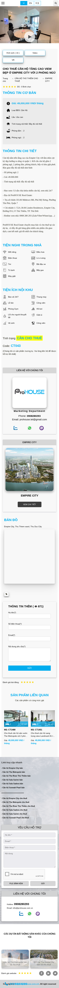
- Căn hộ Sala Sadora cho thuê (14, 810)
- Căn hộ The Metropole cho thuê (15, 802)
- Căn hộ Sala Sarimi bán (12, 780)
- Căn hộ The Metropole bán (13, 772)
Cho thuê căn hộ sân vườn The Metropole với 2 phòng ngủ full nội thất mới (16, 734)
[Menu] (3, 3)
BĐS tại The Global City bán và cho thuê (44, 963)
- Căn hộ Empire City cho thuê (14, 798)
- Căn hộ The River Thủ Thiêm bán (16, 776)
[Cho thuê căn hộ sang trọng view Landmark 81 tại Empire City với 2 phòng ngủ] (43, 718)
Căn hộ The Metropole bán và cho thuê (15, 963)
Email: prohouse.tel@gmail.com (29, 419)
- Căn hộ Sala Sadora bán (12, 784)
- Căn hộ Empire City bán (12, 768)
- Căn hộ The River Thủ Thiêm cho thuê (18, 806)
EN (30, 3)
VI (24, 3)
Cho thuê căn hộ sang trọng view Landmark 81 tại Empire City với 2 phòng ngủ (42, 734)
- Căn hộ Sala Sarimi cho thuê (14, 814)
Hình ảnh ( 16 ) (13, 53)
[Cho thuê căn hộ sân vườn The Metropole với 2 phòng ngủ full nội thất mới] (16, 718)
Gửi (29, 668)
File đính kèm (16, 884)
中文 (37, 3)
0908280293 (21, 904)
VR (13, 60)
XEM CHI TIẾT (29, 504)
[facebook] (21, 913)
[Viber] (38, 914)
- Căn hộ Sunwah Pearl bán (13, 788)
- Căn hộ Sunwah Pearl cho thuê (15, 818)
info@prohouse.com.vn (23, 908)
